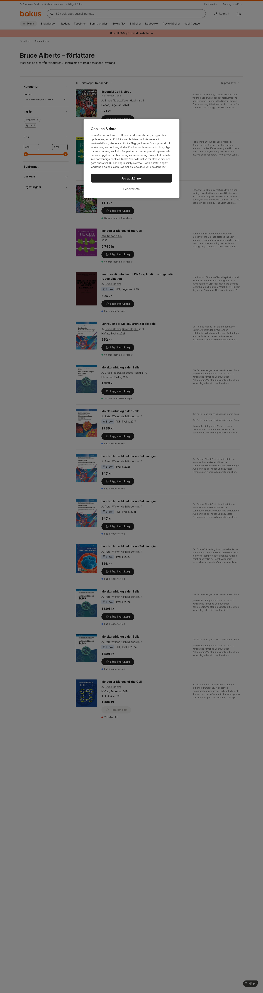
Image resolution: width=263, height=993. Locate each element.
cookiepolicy (157, 166)
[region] (131, 158)
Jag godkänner (131, 178)
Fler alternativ (131, 189)
